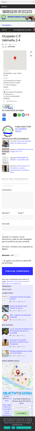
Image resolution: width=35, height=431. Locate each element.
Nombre (6, 213)
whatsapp (15, 11)
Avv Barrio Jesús (21, 130)
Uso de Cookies (7, 412)
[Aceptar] (33, 424)
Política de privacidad (23, 427)
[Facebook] (7, 115)
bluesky (30, 11)
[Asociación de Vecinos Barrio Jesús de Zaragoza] (17, 21)
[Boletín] (32, 411)
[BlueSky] (32, 405)
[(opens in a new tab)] (5, 331)
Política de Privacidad (7, 408)
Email (21, 213)
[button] (31, 55)
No (13, 427)
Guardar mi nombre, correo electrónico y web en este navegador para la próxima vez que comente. (17, 239)
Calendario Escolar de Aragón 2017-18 (21, 150)
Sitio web (5, 224)
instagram (11, 11)
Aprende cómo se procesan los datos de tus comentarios (16, 282)
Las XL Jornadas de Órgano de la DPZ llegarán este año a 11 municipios (21, 331)
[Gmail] (27, 115)
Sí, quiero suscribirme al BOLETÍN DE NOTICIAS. (16, 262)
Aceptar (7, 427)
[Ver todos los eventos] (31, 51)
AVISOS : (4, 30)
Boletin (19, 11)
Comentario (7, 190)
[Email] (23, 115)
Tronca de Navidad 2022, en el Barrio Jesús (20, 142)
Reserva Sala (12, 101)
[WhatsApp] (19, 115)
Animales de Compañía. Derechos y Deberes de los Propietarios (19, 342)
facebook (4, 11)
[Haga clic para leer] (33, 29)
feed (23, 11)
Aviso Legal (7, 405)
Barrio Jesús (8, 399)
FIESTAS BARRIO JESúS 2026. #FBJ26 (21, 30)
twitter (8, 11)
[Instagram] (32, 408)
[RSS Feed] (32, 415)
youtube (26, 11)
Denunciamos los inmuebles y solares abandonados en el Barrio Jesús (20, 169)
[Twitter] (15, 115)
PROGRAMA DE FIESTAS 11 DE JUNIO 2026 (19, 159)
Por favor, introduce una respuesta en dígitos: (17, 247)
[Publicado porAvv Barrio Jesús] (8, 136)
